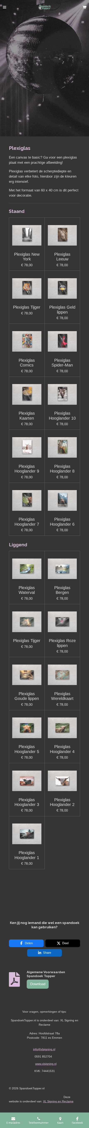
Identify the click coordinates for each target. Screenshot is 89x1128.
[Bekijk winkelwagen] (84, 7)
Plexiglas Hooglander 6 (62, 521)
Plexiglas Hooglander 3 (26, 802)
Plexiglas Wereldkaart (62, 696)
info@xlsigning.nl (44, 1049)
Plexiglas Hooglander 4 (62, 749)
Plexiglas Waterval (27, 590)
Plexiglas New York (27, 256)
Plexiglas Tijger (26, 307)
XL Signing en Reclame (58, 1101)
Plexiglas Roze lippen (62, 643)
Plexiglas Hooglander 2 (62, 802)
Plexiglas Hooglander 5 (26, 749)
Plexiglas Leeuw (62, 256)
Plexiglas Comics (27, 362)
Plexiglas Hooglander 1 (26, 855)
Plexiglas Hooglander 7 (26, 521)
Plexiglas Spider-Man (62, 362)
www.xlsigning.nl (46, 1063)
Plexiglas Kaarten (27, 415)
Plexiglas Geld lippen (62, 309)
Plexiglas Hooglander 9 (26, 468)
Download (37, 984)
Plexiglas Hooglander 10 (62, 415)
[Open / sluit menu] (4, 7)
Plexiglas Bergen (62, 590)
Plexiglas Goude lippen (26, 696)
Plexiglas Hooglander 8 (62, 468)
